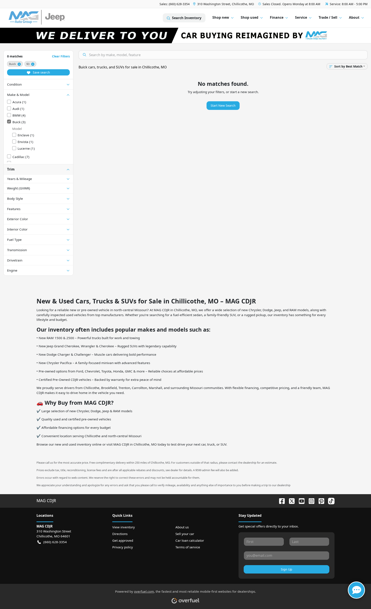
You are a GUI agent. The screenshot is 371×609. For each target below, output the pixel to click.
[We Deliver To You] (185, 35)
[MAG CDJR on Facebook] (280, 500)
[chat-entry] (356, 590)
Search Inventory (186, 17)
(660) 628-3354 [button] (55, 542)
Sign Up (286, 569)
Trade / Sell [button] (328, 17)
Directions (120, 534)
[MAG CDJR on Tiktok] (330, 500)
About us (182, 527)
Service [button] (301, 17)
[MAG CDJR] (48, 18)
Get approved (122, 540)
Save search (41, 72)
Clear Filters (61, 56)
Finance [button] (276, 17)
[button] (224, 4)
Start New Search (223, 105)
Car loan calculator (189, 540)
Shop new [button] (220, 17)
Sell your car (184, 534)
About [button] (354, 17)
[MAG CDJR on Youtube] (300, 500)
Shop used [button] (249, 17)
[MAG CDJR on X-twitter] (290, 500)
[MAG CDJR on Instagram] (310, 500)
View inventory (123, 527)
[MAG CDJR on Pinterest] (320, 500)
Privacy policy (122, 547)
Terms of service (187, 547)
